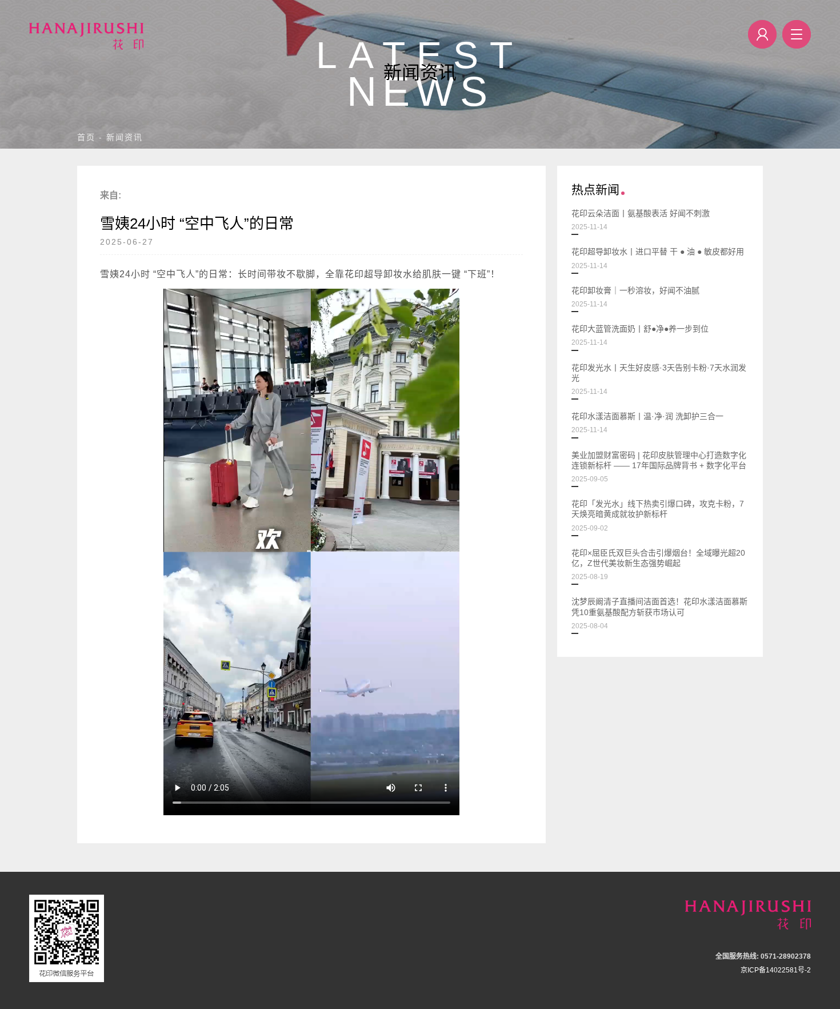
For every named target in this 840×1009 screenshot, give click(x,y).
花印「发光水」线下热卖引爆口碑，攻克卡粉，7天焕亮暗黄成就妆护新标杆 (657, 515)
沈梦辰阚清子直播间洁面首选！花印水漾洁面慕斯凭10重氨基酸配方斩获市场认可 (659, 613)
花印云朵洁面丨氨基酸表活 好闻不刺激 (640, 220)
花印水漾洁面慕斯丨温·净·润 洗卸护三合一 (647, 423)
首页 (86, 137)
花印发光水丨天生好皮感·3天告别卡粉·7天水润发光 (658, 379)
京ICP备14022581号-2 (776, 970)
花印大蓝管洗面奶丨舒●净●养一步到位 (640, 335)
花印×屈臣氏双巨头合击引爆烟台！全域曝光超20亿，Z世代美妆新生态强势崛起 (658, 564)
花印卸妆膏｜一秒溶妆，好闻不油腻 (635, 297)
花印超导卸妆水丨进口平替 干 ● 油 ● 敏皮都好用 (657, 258)
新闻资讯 (124, 137)
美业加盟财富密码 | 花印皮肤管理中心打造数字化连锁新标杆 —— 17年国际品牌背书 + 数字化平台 (658, 466)
